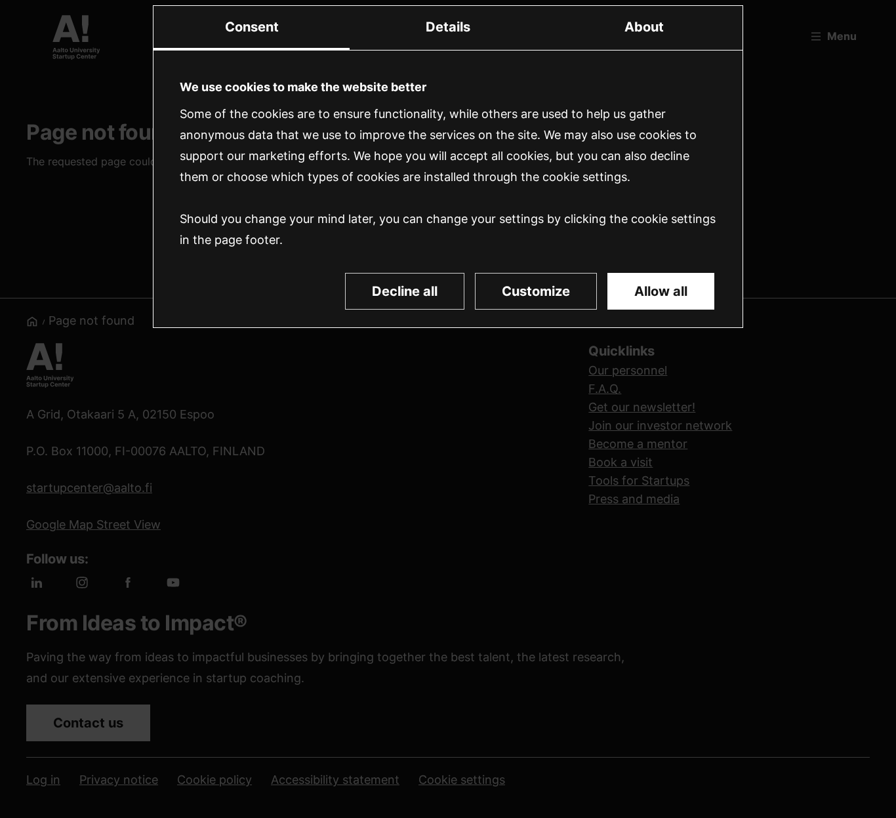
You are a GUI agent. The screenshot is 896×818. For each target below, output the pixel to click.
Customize (536, 291)
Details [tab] (448, 27)
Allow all (660, 291)
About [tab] (644, 27)
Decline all (405, 291)
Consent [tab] (252, 27)
